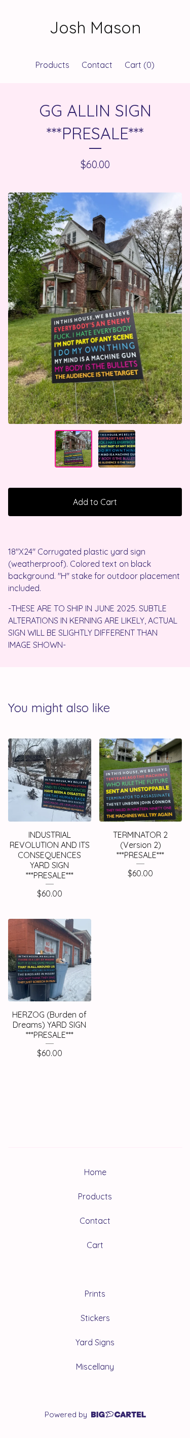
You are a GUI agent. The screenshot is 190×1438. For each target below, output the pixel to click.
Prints (95, 1294)
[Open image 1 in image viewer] (95, 308)
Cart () (140, 65)
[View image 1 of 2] (73, 449)
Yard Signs (95, 1342)
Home (95, 1172)
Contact (97, 65)
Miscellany (95, 1367)
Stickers (95, 1318)
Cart (95, 1245)
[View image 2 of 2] (117, 449)
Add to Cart (95, 502)
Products (52, 65)
